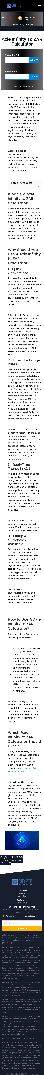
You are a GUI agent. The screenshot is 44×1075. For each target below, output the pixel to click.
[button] (40, 5)
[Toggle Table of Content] (36, 187)
